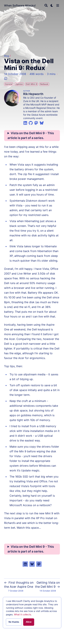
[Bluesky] (42, 122)
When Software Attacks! (20, 5)
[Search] (46, 5)
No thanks (14, 622)
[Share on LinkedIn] (25, 564)
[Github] (31, 122)
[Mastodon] (36, 122)
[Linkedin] (25, 122)
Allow (29, 622)
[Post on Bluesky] (32, 564)
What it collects (22, 614)
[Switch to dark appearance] (51, 5)
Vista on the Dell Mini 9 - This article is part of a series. (31, 135)
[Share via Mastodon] (39, 564)
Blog (6, 55)
